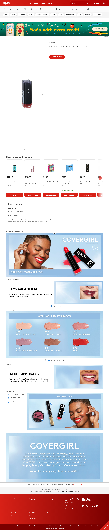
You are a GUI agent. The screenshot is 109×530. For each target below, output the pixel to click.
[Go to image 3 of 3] (29, 150)
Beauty (18, 20)
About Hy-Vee (50, 501)
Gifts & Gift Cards (33, 512)
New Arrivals (97, 14)
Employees (81, 525)
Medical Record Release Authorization (68, 525)
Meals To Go (32, 504)
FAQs (48, 512)
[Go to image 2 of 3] (27, 150)
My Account (14, 507)
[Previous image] (11, 94)
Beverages (22, 14)
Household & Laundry (42, 14)
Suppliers (99, 525)
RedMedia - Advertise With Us (54, 504)
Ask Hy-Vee (13, 501)
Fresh (6, 14)
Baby (80, 14)
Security (43, 525)
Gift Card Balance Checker (17, 509)
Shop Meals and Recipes (70, 505)
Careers (48, 507)
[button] (67, 191)
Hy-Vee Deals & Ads (69, 502)
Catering (31, 515)
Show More (11, 224)
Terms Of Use (49, 525)
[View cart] (104, 3)
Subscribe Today (78, 484)
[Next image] (43, 94)
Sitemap (8, 525)
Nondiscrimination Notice (51, 528)
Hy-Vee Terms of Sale (67, 491)
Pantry (13, 14)
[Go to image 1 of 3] (25, 150)
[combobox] (80, 3)
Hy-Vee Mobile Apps (69, 508)
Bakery (53, 14)
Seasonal (87, 14)
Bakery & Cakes (32, 509)
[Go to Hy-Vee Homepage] (6, 3)
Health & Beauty (70, 14)
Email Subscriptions (16, 504)
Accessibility (61, 528)
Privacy (13, 525)
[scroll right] (100, 178)
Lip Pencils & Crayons (40, 20)
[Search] (88, 3)
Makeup (23, 20)
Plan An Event (32, 518)
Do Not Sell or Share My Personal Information (28, 525)
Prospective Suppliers (90, 525)
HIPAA (55, 525)
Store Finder (14, 515)
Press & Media (14, 512)
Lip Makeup (30, 20)
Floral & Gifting (32, 507)
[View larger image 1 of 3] (27, 94)
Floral (61, 14)
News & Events (50, 509)
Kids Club (66, 511)
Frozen (31, 14)
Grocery (31, 501)
